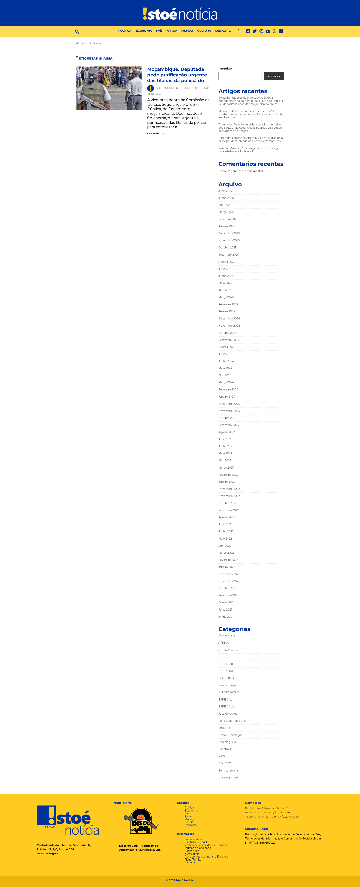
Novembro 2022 (229, 496)
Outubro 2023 (227, 418)
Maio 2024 (225, 368)
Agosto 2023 (226, 432)
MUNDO (187, 30)
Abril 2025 (224, 290)
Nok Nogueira (227, 742)
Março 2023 (226, 467)
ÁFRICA (172, 30)
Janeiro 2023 (226, 481)
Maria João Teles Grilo (232, 720)
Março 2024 (226, 382)
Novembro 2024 (229, 325)
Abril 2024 (224, 375)
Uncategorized (228, 777)
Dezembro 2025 (229, 233)
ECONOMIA (144, 30)
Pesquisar (225, 68)
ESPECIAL (225, 699)
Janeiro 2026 (226, 226)
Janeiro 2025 (226, 311)
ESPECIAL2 (226, 706)
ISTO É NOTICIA (164, 87)
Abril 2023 (224, 460)
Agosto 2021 (226, 602)
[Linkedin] (281, 31)
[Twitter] (254, 31)
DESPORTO (223, 30)
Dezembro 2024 (229, 318)
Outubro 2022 (227, 503)
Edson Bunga (227, 685)
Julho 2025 (225, 269)
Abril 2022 (224, 545)
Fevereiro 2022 (228, 560)
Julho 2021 (225, 609)
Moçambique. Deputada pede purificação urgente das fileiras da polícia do (177, 74)
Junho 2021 (225, 616)
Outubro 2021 (227, 588)
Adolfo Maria (226, 635)
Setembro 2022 (228, 510)
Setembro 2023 (228, 425)
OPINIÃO (224, 749)
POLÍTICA (124, 30)
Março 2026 (226, 212)
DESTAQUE (226, 671)
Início (84, 43)
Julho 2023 (225, 439)
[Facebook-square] (248, 31)
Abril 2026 (224, 205)
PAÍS (159, 30)
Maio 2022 (225, 538)
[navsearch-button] (77, 31)
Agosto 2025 (226, 261)
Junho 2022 (226, 531)
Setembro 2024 (228, 340)
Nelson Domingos (230, 735)
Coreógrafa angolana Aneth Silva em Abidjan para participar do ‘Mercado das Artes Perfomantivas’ (250, 139)
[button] (237, 29)
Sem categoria (228, 770)
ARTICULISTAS (228, 649)
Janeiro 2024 (226, 396)
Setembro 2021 (228, 595)
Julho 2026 (225, 190)
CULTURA (204, 30)
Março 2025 (226, 297)
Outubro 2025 (227, 247)
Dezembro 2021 (228, 574)
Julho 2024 (225, 354)
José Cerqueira (228, 713)
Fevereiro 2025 (228, 304)
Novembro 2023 (229, 411)
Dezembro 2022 (229, 489)
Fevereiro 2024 (228, 389)
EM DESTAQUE (228, 692)
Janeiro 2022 (226, 567)
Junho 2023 (226, 446)
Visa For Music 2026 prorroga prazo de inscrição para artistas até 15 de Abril (249, 149)
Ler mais (153, 133)
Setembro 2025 (228, 254)
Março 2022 (226, 552)
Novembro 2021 (228, 581)
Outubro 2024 (227, 332)
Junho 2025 (225, 276)
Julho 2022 (225, 524)
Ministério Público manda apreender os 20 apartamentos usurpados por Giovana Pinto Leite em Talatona (250, 114)
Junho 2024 (226, 361)
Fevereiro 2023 (228, 474)
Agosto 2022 (226, 517)
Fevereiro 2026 (228, 219)
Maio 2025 (225, 283)
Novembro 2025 (229, 240)
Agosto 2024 (226, 347)
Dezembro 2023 (229, 403)
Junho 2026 (226, 198)
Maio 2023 (225, 453)
